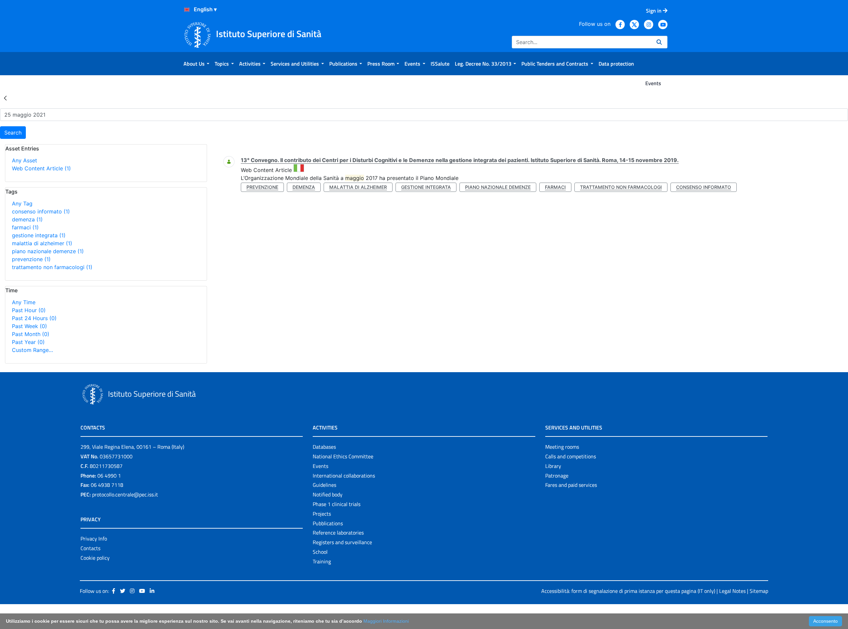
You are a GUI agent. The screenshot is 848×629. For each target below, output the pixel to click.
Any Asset (24, 160)
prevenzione (31, 259)
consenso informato (41, 211)
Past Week (29, 326)
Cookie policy (95, 558)
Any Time (23, 302)
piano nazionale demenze (48, 251)
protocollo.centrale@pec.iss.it (125, 494)
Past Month (30, 334)
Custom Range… (32, 350)
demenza (27, 219)
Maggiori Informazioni (386, 621)
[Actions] (187, 9)
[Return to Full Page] (5, 97)
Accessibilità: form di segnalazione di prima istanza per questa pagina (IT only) (628, 591)
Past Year (28, 342)
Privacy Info (93, 539)
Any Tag (22, 203)
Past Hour (29, 310)
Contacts (90, 548)
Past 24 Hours (34, 318)
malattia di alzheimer (42, 243)
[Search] (659, 42)
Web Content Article (41, 168)
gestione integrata (39, 235)
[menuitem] (196, 63)
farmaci (25, 227)
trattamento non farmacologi (52, 267)
